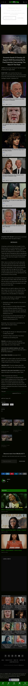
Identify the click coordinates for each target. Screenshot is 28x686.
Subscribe (20, 18)
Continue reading (14, 21)
